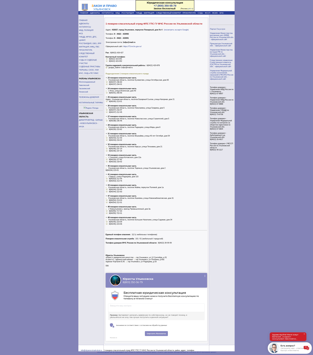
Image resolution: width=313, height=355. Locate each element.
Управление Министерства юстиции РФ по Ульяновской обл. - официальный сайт (221, 53)
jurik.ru (190, 9)
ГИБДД (139, 13)
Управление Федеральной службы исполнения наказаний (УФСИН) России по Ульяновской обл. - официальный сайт (221, 75)
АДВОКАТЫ (95, 13)
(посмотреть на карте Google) (176, 30)
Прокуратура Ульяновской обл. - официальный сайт (221, 44)
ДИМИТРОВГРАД (86, 120)
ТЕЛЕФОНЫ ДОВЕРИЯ (89, 97)
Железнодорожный (87, 82)
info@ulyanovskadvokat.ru (91, 350)
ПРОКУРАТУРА (189, 13)
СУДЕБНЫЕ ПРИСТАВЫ (89, 67)
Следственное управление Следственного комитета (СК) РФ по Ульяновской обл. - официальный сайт (221, 63)
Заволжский (84, 85)
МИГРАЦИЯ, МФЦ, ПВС (89, 47)
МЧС (222, 13)
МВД (118, 13)
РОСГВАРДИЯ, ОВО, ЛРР (90, 43)
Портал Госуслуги (217, 29)
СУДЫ (200, 13)
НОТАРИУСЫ (108, 13)
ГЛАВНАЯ (84, 13)
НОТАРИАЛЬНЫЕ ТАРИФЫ (91, 103)
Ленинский (83, 92)
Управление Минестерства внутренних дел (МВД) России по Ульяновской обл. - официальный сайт (222, 36)
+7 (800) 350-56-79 (165, 5)
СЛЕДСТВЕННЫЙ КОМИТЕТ (168, 13)
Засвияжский (84, 88)
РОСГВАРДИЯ (128, 13)
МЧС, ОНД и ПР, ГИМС (89, 73)
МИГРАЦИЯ (149, 13)
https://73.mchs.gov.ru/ (132, 46)
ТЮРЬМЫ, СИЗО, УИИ (89, 70)
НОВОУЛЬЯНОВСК (88, 123)
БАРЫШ (99, 120)
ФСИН (215, 13)
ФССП (207, 13)
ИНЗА (81, 127)
